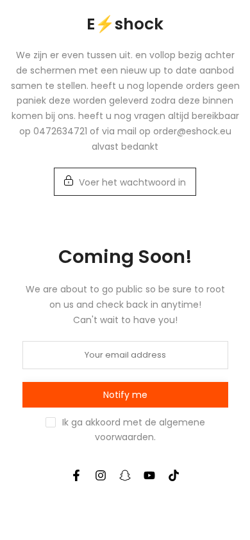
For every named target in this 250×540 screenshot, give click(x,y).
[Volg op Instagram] (100, 475)
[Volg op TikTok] (173, 475)
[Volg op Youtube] (149, 475)
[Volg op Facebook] (76, 475)
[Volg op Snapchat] (125, 475)
